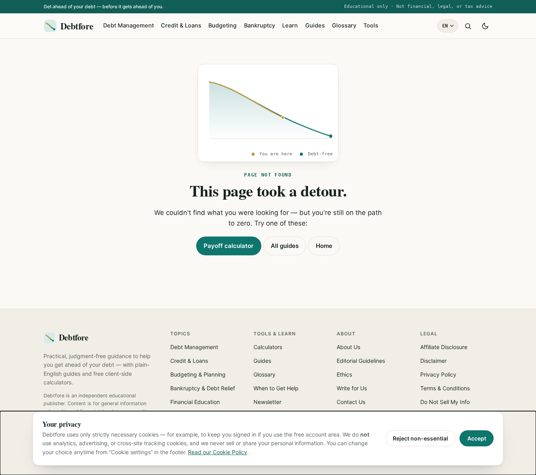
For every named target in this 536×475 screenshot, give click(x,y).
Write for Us (352, 388)
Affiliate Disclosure (443, 347)
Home (324, 245)
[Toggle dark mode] (485, 25)
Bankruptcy (259, 25)
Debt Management (128, 25)
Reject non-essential (420, 438)
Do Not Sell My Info (445, 402)
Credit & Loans (181, 25)
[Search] (467, 25)
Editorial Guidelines (361, 360)
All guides (285, 245)
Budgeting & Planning (198, 374)
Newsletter (267, 402)
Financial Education (195, 402)
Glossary (344, 25)
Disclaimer (433, 360)
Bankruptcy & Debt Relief (202, 388)
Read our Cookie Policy (217, 452)
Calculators (267, 347)
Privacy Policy (438, 374)
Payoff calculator (228, 245)
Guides (315, 25)
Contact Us (351, 402)
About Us (348, 347)
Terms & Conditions (445, 388)
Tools (370, 25)
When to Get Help (276, 388)
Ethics (344, 374)
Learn (290, 25)
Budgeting (222, 25)
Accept (476, 438)
